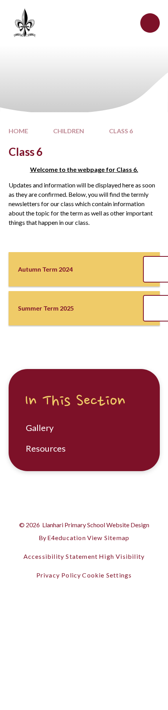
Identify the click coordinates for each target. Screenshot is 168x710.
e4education (66, 537)
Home (18, 130)
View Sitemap (108, 537)
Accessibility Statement (60, 556)
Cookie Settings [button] (107, 575)
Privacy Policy (58, 575)
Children (68, 130)
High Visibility (122, 556)
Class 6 (121, 130)
